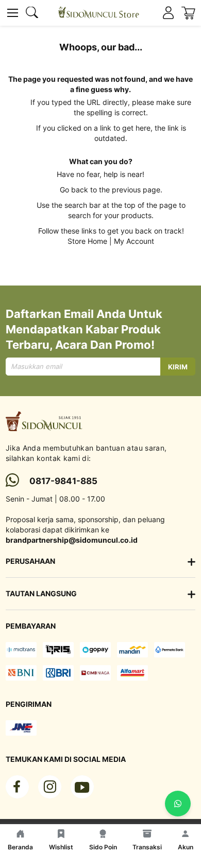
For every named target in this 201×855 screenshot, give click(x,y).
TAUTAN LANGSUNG (41, 593)
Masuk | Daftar (168, 13)
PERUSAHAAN (30, 561)
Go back (74, 189)
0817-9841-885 (63, 481)
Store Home (87, 241)
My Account (134, 241)
